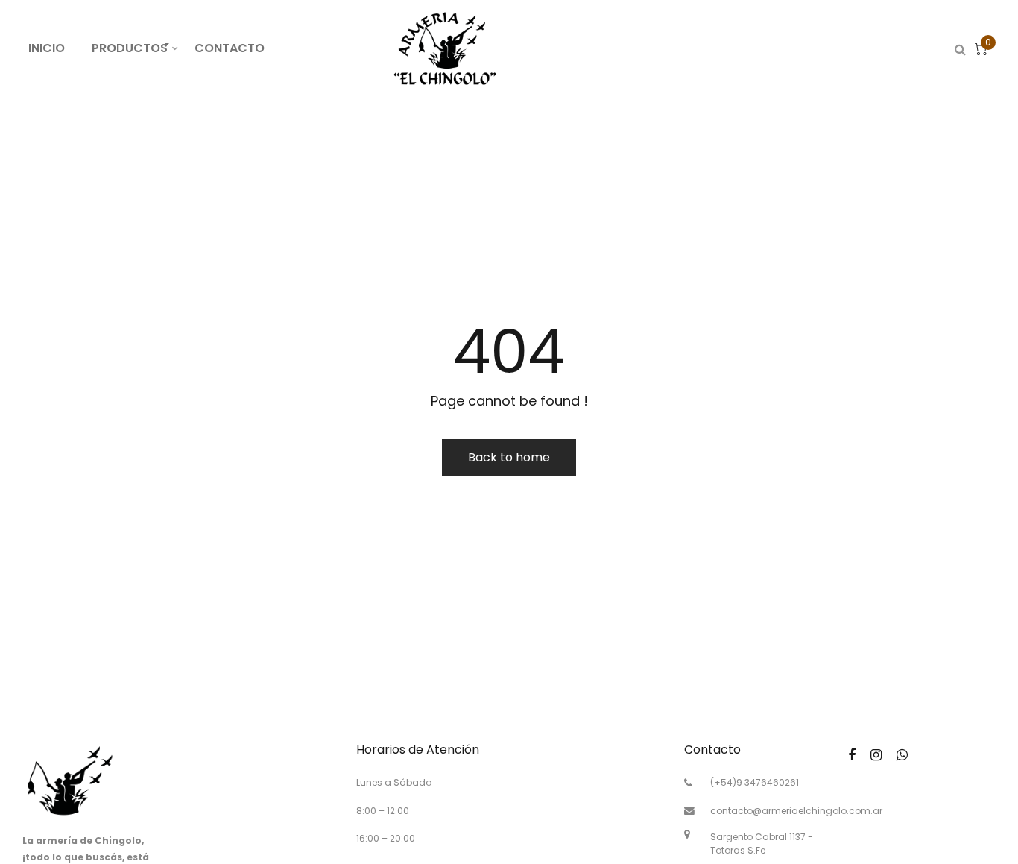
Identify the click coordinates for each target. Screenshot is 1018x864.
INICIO (46, 48)
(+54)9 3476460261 (754, 782)
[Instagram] (876, 754)
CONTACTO (230, 48)
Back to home (509, 457)
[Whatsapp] (902, 754)
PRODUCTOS (136, 47)
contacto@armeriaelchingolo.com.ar (796, 810)
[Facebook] (852, 754)
